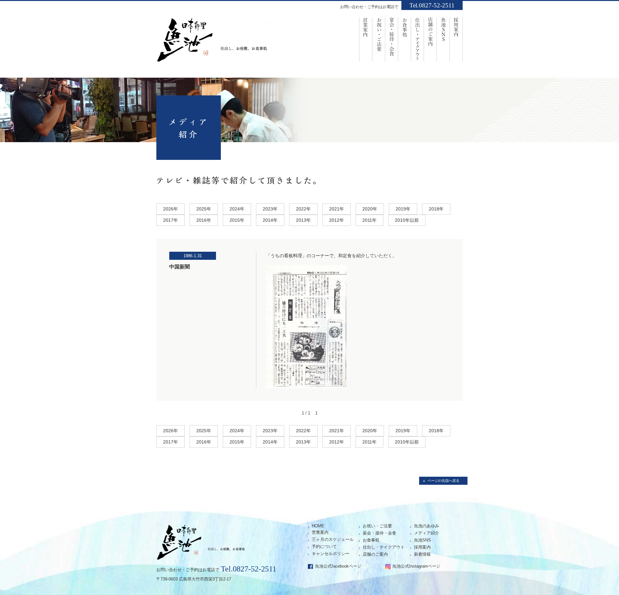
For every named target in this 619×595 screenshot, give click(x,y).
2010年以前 (407, 220)
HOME (318, 525)
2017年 (170, 220)
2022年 (303, 208)
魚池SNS (443, 38)
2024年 (237, 208)
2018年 (436, 208)
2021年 (336, 208)
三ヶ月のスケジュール (333, 539)
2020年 (369, 208)
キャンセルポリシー (330, 553)
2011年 (369, 220)
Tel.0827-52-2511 (432, 5)
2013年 (303, 220)
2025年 (203, 208)
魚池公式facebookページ (338, 566)
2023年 (270, 208)
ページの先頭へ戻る (443, 481)
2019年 (403, 208)
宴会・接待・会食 (391, 38)
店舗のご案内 (430, 38)
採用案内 (456, 38)
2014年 (270, 220)
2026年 (170, 208)
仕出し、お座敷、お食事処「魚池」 (212, 42)
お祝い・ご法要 (378, 38)
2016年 (203, 220)
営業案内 (365, 38)
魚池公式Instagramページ (416, 566)
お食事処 (404, 38)
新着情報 (422, 554)
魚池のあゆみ (426, 525)
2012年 (336, 220)
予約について (324, 546)
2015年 (237, 220)
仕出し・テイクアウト (384, 547)
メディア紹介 (426, 533)
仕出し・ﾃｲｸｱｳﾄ (417, 38)
